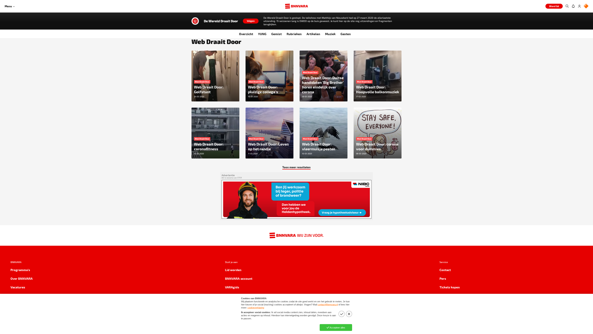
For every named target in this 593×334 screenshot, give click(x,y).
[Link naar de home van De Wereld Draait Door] (195, 21)
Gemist (276, 34)
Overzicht (246, 34)
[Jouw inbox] (573, 6)
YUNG (262, 34)
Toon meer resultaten (296, 167)
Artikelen (313, 34)
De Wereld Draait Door (221, 21)
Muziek (330, 34)
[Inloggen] (579, 6)
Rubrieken (294, 34)
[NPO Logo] (586, 6)
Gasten (346, 34)
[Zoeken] (567, 6)
